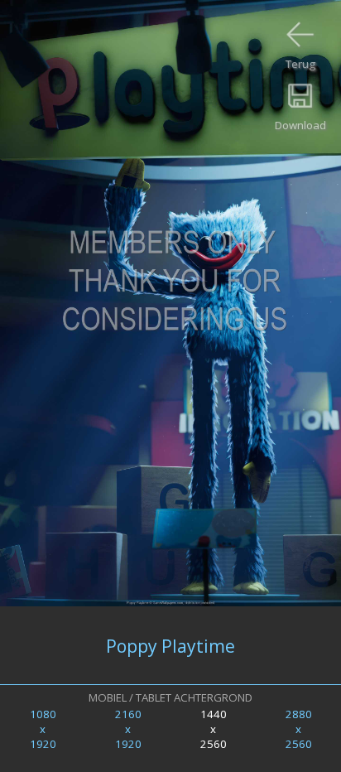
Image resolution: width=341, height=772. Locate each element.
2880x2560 (299, 729)
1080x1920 (43, 729)
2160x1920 (128, 729)
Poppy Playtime (170, 646)
